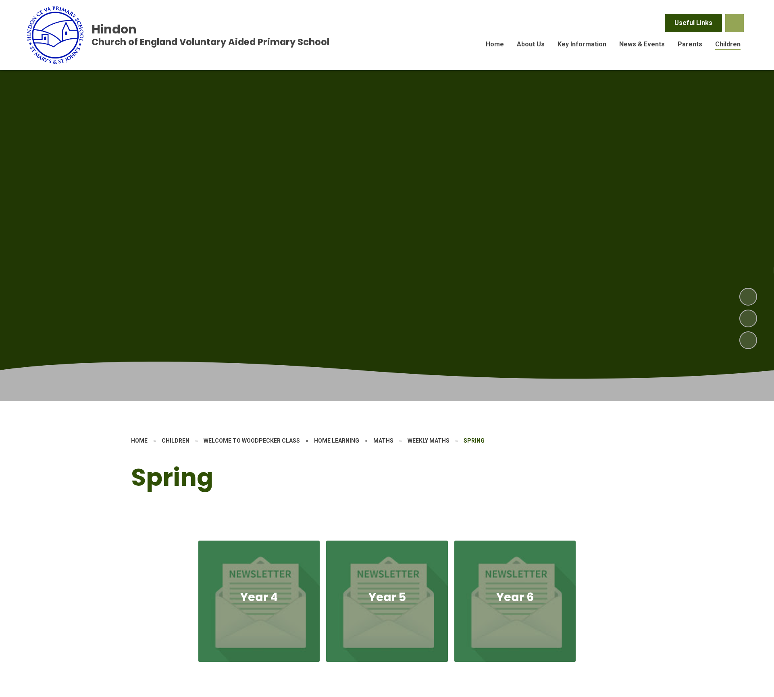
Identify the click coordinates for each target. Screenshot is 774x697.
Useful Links (693, 23)
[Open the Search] (734, 23)
